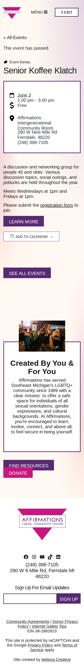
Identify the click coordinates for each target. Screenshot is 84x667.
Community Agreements (27, 621)
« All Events (15, 37)
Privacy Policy (40, 645)
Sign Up (69, 599)
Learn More (23, 221)
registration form (56, 205)
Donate (18, 473)
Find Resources (28, 465)
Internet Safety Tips (49, 626)
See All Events (27, 273)
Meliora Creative (56, 659)
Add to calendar (32, 237)
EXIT (66, 12)
